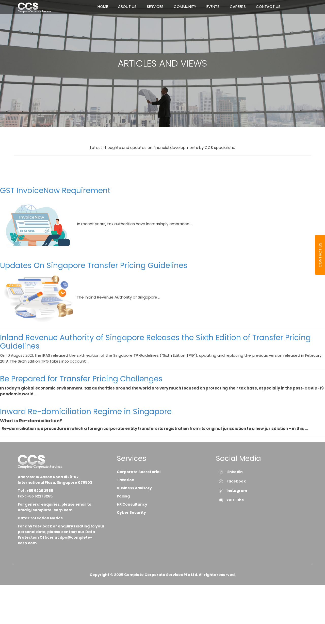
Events (213, 6)
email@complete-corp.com (45, 509)
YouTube (235, 500)
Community (185, 6)
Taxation (125, 479)
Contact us (268, 6)
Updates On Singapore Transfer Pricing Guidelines (93, 265)
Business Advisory (134, 488)
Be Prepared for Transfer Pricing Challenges (81, 378)
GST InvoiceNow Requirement (55, 190)
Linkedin (234, 471)
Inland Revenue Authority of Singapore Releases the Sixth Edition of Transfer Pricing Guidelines (155, 341)
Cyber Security (131, 512)
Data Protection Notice (41, 518)
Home (103, 6)
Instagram (236, 490)
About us (127, 6)
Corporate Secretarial (138, 471)
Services (155, 6)
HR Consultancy (132, 504)
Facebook (236, 481)
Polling (123, 496)
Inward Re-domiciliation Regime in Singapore (86, 411)
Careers (238, 6)
